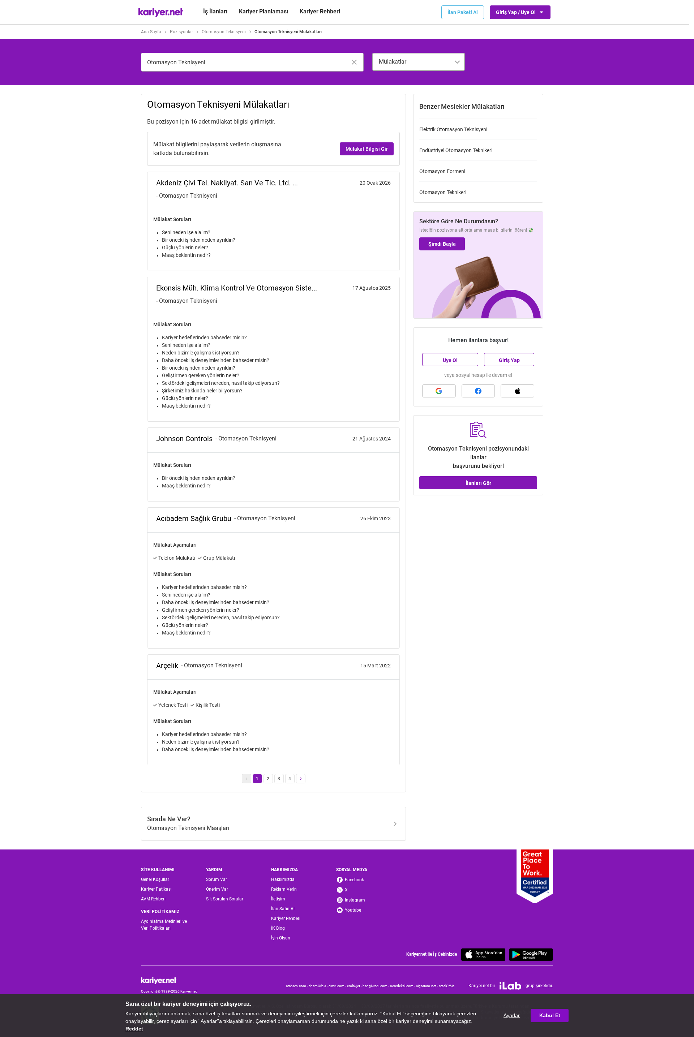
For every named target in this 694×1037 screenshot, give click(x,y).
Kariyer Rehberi (285, 918)
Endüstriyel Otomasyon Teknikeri (455, 150)
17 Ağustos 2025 (371, 288)
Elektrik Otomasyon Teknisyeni (453, 129)
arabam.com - (297, 986)
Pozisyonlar (181, 31)
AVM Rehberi (153, 899)
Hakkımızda (283, 879)
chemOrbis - (319, 986)
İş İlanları (215, 11)
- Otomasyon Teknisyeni (186, 195)
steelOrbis (446, 986)
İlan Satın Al (283, 908)
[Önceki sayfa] (246, 778)
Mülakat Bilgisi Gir (367, 149)
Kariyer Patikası (156, 889)
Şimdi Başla (442, 244)
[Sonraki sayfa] (300, 778)
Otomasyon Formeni (442, 171)
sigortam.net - (427, 986)
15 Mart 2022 (375, 665)
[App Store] (483, 954)
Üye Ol (450, 360)
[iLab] (510, 986)
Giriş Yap (509, 360)
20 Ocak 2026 (375, 183)
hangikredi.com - (376, 986)
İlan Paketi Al (462, 12)
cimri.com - (338, 986)
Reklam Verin (284, 889)
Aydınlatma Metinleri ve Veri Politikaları (164, 925)
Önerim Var (217, 889)
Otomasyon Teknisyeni (224, 31)
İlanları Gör (478, 483)
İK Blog (278, 928)
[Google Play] (531, 954)
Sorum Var (216, 879)
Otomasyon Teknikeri (442, 192)
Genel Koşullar (155, 879)
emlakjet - (355, 986)
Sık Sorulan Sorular (224, 899)
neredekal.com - (403, 986)
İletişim (278, 899)
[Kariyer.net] (169, 980)
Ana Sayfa (151, 31)
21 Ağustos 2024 (371, 439)
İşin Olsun (280, 938)
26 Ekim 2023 (375, 518)
